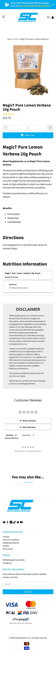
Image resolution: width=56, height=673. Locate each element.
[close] (53, 4)
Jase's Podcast (25, 6)
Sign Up (28, 591)
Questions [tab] (26, 435)
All (16, 39)
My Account (8, 549)
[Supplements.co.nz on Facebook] (7, 522)
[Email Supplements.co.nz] (4, 522)
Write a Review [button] (29, 420)
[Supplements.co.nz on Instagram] (11, 522)
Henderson (7, 563)
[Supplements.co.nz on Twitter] (18, 522)
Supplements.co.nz (22, 315)
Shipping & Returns (11, 542)
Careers (6, 545)
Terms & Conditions (11, 539)
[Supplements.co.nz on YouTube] (21, 522)
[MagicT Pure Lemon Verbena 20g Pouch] (28, 70)
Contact (6, 536)
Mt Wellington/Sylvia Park (13, 560)
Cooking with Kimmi (41, 6)
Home (9, 39)
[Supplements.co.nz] (28, 17)
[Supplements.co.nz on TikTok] (14, 522)
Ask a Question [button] (29, 427)
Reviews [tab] (9, 435)
